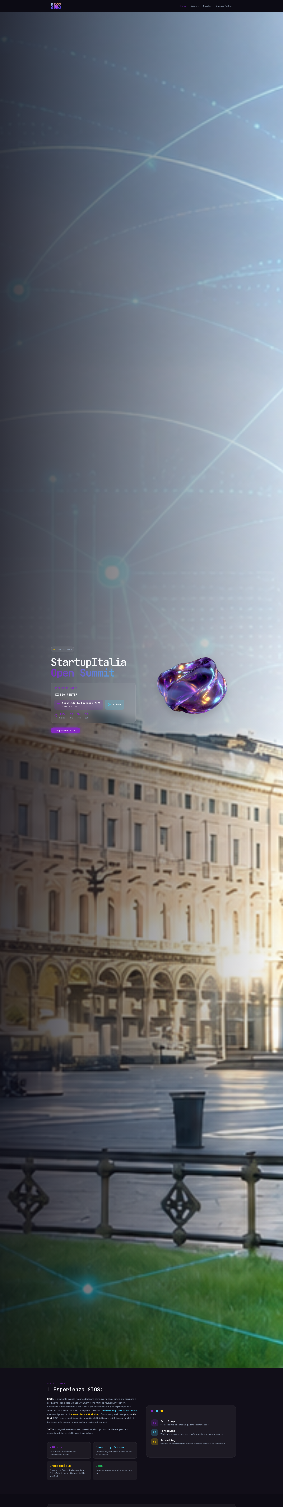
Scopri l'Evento (63, 730)
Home (183, 6)
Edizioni (195, 6)
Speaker (207, 6)
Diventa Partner (224, 6)
